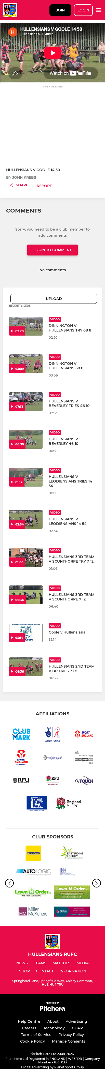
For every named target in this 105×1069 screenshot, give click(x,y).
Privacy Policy (71, 1034)
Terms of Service (36, 1034)
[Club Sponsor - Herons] (33, 854)
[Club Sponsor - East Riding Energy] (72, 854)
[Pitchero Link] (52, 1009)
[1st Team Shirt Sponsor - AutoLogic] (33, 873)
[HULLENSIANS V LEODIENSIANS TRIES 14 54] (26, 477)
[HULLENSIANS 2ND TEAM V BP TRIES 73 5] (26, 666)
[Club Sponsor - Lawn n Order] (33, 892)
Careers (29, 1028)
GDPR (77, 1028)
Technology (54, 1028)
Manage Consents (68, 1041)
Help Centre (29, 1021)
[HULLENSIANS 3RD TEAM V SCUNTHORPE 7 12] (26, 594)
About (53, 1021)
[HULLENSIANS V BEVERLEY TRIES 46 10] (26, 401)
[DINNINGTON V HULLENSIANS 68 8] (26, 363)
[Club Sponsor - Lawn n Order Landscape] (72, 892)
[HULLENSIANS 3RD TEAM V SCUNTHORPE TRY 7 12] (26, 557)
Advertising (76, 1021)
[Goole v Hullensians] (26, 632)
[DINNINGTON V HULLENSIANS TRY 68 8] (26, 326)
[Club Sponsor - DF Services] (72, 873)
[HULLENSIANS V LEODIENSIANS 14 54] (26, 519)
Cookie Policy (32, 1041)
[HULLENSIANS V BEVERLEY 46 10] (26, 439)
